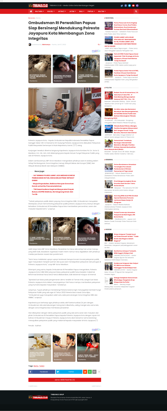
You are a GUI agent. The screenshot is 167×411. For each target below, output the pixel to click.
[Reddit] (85, 372)
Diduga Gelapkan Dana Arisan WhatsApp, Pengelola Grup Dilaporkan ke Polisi (125, 280)
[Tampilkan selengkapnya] (99, 372)
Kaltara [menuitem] (38, 11)
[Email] (94, 372)
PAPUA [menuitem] (90, 11)
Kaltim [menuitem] (101, 11)
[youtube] (133, 5)
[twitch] (137, 5)
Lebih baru (33, 386)
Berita (38, 18)
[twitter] (129, 5)
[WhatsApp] (90, 372)
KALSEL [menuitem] (50, 11)
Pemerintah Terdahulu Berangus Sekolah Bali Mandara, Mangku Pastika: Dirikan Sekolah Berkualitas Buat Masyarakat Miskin (120, 145)
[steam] (121, 5)
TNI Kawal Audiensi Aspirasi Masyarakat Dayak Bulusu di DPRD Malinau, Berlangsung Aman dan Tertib (53, 192)
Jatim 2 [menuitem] (61, 11)
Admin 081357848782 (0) (65, 380)
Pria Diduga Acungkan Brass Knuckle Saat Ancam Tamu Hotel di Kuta (125, 183)
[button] (136, 11)
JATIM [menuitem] (71, 11)
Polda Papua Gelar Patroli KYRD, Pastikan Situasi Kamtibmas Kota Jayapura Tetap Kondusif (126, 73)
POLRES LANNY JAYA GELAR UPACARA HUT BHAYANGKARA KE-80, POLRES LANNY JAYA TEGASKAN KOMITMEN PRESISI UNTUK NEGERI (120, 41)
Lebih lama (96, 386)
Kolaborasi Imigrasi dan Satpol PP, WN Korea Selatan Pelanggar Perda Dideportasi (126, 265)
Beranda (31, 18)
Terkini (41, 366)
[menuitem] (30, 11)
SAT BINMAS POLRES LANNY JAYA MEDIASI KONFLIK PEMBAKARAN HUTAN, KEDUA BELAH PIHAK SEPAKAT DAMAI (53, 178)
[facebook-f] (125, 5)
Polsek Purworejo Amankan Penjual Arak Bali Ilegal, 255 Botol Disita (124, 214)
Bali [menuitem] (81, 11)
